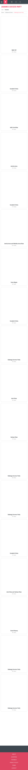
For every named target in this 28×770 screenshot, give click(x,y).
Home (2, 12)
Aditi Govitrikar (14, 127)
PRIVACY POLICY (14, 762)
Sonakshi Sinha (14, 89)
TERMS (14, 765)
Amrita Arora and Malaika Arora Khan (14, 243)
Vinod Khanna (14, 631)
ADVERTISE (14, 757)
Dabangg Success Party (14, 360)
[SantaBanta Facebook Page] (12, 2)
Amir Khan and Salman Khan (14, 592)
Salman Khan (14, 437)
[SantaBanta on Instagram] (16, 2)
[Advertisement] (14, 728)
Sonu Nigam (14, 282)
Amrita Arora (14, 166)
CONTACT (14, 768)
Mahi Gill (14, 50)
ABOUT (14, 754)
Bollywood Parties (9, 12)
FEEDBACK (14, 760)
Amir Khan (14, 398)
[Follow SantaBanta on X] (20, 2)
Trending (7, 9)
